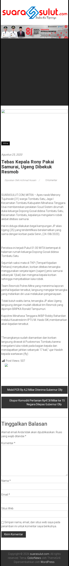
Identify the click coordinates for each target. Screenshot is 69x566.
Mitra (5, 143)
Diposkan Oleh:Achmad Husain (20, 180)
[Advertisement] (34, 67)
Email (5, 494)
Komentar (8, 443)
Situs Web (7, 508)
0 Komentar (51, 180)
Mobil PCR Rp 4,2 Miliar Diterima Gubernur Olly (34, 389)
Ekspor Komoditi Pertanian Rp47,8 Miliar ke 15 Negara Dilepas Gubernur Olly (37, 402)
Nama (6, 480)
